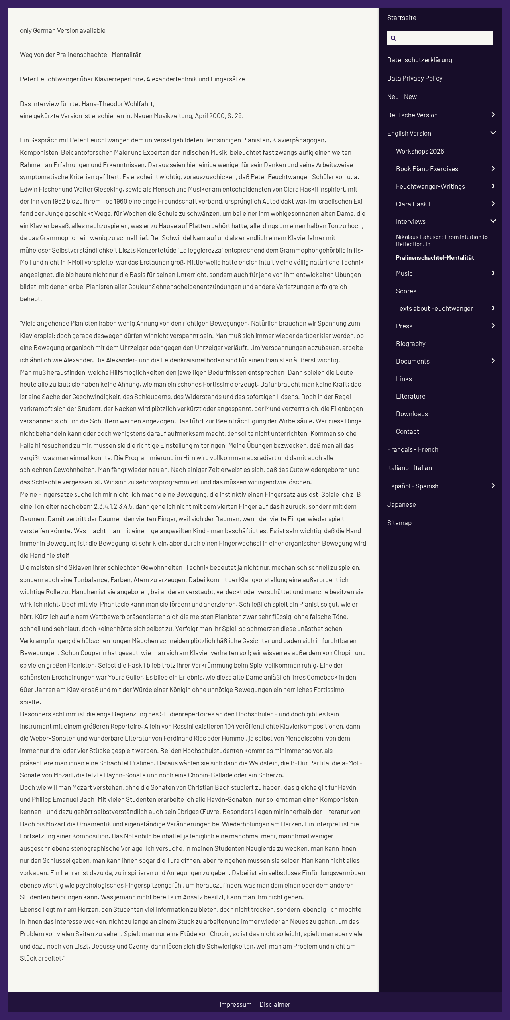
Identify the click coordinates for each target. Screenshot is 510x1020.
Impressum (236, 1004)
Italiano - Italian (409, 467)
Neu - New (402, 96)
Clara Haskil (413, 204)
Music (404, 273)
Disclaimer (274, 1004)
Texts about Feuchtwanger (434, 308)
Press (404, 326)
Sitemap (399, 522)
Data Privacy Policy (415, 78)
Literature (411, 396)
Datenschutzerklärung (419, 59)
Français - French (413, 449)
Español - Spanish (413, 486)
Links (404, 378)
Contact (407, 431)
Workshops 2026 (420, 151)
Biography (411, 343)
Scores (406, 291)
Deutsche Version (412, 115)
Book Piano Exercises (427, 168)
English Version (409, 133)
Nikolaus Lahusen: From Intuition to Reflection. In (442, 240)
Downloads (412, 413)
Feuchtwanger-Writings (430, 186)
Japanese (401, 504)
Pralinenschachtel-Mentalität (435, 257)
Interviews (411, 221)
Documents (413, 361)
